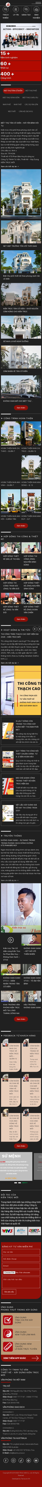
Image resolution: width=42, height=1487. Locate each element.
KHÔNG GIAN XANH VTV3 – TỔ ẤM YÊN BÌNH (32, 981)
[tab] (13, 91)
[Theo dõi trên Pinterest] (28, 1460)
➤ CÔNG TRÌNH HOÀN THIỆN (17, 418)
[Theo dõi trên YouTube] (36, 1460)
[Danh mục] (38, 3)
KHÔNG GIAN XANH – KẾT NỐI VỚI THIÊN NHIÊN (32, 951)
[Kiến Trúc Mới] (8, 4)
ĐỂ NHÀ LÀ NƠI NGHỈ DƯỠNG (16, 341)
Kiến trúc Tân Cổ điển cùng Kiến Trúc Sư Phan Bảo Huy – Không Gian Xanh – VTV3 (11, 954)
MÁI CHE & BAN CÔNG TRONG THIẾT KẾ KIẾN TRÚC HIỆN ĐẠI (25, 781)
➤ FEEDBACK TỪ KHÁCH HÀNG (18, 1035)
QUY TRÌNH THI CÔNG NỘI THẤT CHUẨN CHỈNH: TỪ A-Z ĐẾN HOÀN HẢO (27, 754)
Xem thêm (21, 408)
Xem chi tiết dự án (9, 166)
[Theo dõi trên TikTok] (21, 1460)
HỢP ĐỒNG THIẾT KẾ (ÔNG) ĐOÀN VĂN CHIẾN (31, 610)
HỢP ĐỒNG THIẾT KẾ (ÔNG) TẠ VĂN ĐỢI (11, 610)
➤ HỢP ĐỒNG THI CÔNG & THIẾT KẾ (19, 537)
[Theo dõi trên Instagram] (13, 1460)
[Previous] (35, 629)
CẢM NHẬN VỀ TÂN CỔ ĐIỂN (15, 371)
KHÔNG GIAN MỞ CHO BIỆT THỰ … (18, 401)
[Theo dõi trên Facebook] (6, 1460)
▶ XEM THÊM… (21, 1178)
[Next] (39, 629)
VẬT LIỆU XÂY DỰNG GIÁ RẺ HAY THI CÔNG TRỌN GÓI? (26, 808)
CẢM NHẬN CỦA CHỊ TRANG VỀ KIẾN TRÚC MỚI (34, 1051)
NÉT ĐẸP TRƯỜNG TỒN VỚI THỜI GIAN (20, 246)
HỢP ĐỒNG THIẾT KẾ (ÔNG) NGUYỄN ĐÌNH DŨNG (32, 586)
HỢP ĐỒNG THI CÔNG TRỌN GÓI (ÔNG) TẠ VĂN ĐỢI (11, 586)
